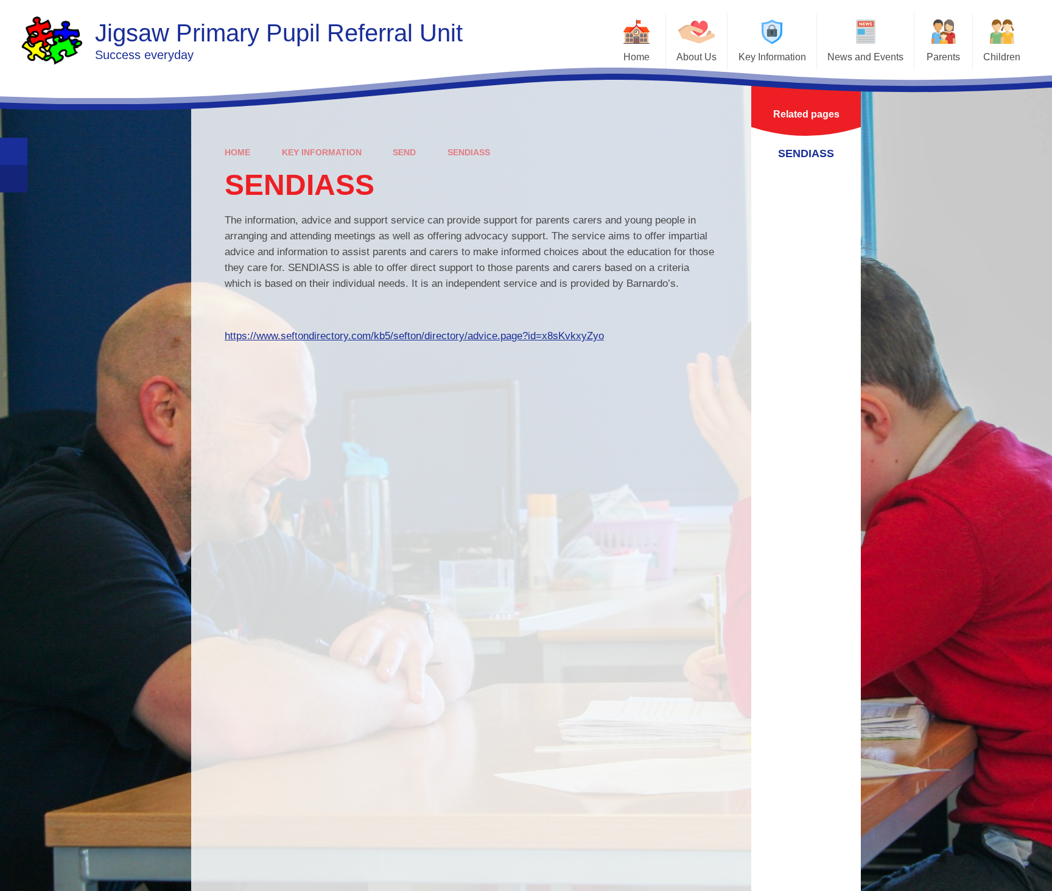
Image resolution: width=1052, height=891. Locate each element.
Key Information (322, 152)
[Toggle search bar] (13, 151)
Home (237, 152)
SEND (404, 152)
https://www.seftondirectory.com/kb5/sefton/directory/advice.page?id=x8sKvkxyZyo (414, 336)
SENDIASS (468, 152)
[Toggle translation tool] (13, 178)
